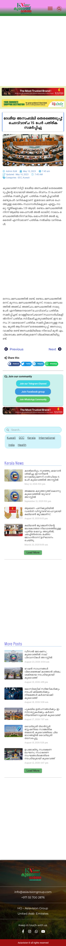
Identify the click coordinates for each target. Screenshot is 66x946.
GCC (20, 177)
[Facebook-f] (23, 931)
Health (22, 445)
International (47, 437)
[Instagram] (30, 931)
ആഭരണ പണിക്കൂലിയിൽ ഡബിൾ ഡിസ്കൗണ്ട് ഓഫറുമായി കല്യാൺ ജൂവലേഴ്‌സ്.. (42, 511)
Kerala (31, 437)
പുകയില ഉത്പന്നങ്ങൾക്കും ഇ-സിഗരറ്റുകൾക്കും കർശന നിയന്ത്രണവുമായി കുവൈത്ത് (42, 712)
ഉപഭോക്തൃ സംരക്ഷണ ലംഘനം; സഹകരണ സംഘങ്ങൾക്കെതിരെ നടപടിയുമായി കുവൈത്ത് (39, 754)
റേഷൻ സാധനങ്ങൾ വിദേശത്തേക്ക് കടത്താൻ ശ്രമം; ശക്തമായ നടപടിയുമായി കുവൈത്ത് (42, 673)
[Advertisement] (33, 51)
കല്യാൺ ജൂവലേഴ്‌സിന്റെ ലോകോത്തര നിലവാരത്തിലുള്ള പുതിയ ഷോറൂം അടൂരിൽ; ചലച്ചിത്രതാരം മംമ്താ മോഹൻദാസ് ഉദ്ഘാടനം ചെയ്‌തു (42, 533)
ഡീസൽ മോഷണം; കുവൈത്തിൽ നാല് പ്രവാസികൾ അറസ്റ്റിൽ (38, 654)
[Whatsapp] (36, 931)
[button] (50, 8)
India (11, 445)
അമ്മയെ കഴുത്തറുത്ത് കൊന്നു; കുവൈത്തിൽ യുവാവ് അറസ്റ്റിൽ (42, 494)
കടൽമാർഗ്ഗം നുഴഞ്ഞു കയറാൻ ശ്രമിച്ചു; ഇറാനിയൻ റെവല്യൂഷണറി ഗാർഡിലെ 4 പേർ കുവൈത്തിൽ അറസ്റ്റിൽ (42, 475)
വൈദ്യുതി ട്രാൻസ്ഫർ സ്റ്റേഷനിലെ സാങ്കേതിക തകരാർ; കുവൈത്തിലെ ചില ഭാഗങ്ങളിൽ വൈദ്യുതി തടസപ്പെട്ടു (41, 732)
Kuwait (26, 177)
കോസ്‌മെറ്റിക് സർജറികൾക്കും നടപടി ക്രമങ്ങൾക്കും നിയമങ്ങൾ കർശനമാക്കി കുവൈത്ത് (42, 693)
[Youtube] (43, 931)
